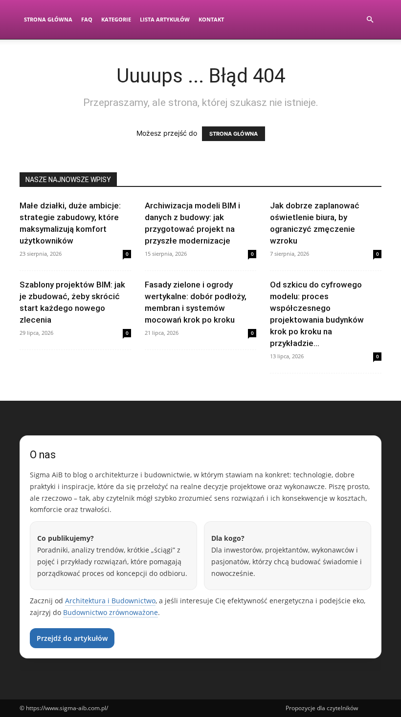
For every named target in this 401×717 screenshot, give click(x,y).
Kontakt (211, 19)
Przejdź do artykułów (72, 638)
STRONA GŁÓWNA (233, 133)
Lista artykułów (165, 19)
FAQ (86, 19)
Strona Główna (48, 19)
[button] (369, 19)
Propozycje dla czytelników (322, 708)
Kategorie (116, 19)
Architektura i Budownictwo (110, 600)
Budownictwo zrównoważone (110, 612)
